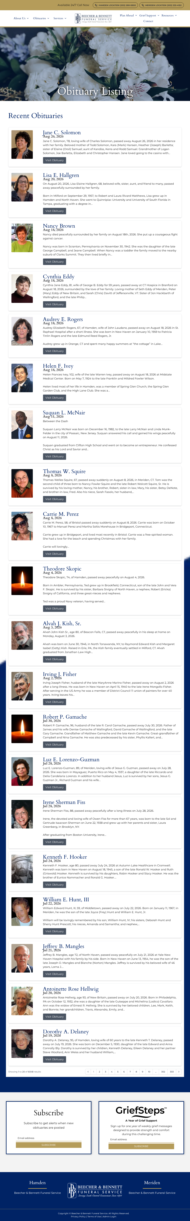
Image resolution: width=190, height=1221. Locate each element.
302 (163, 1071)
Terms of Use (94, 1216)
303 (172, 1071)
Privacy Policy (78, 1216)
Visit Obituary (54, 160)
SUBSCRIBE (49, 1145)
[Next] (179, 1072)
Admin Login (109, 1216)
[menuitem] (21, 18)
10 (149, 1071)
